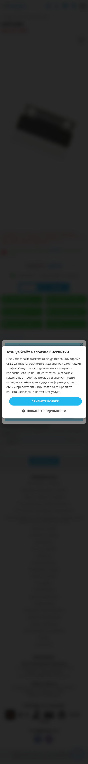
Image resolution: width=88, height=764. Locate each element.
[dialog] (44, 382)
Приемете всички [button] (45, 401)
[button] (44, 411)
